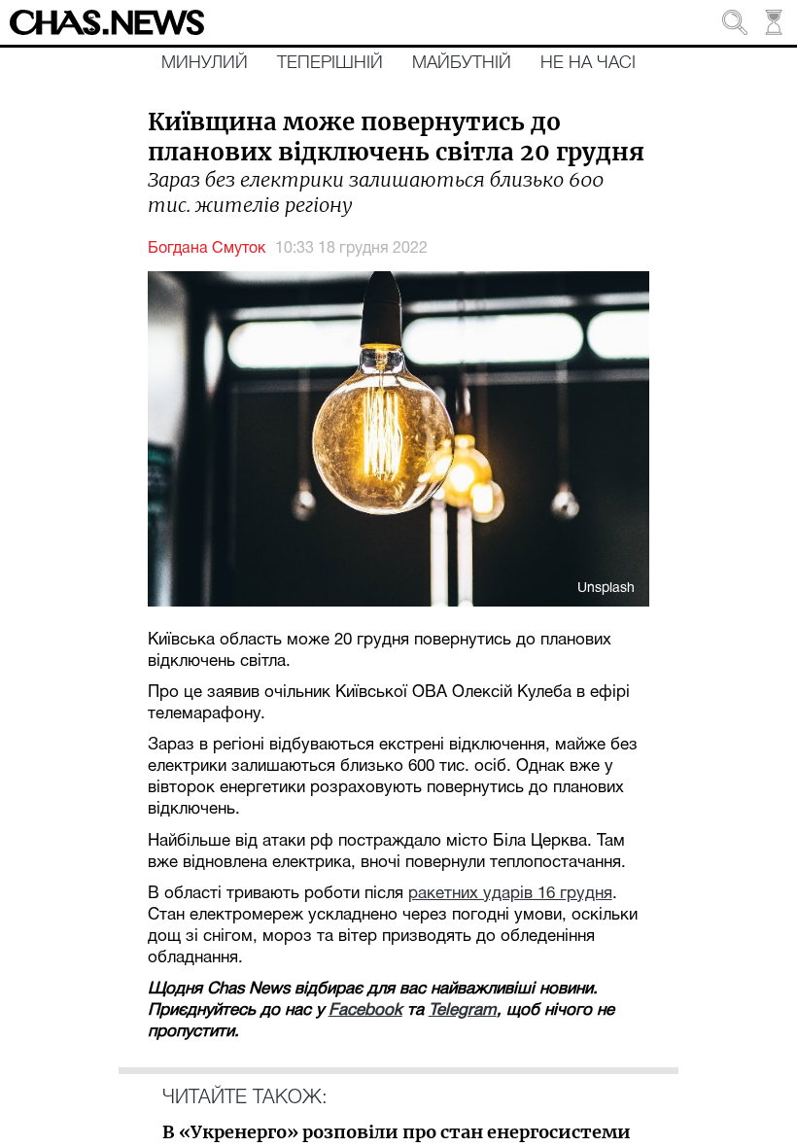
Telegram (463, 1010)
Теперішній (330, 63)
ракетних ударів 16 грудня (510, 893)
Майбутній (461, 63)
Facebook (365, 1010)
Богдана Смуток (206, 249)
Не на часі (588, 63)
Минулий (204, 63)
